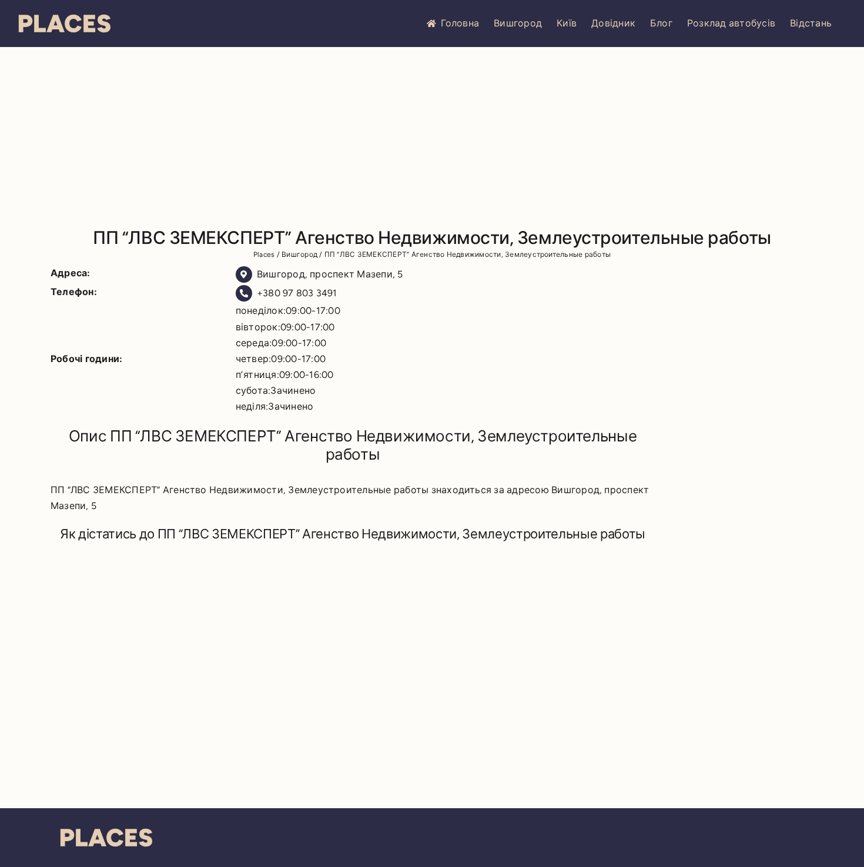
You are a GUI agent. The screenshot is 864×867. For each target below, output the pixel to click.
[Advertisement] (432, 135)
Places (263, 254)
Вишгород (518, 23)
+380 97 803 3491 (297, 293)
